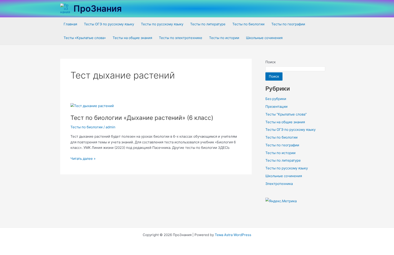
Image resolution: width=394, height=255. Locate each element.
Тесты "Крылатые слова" (286, 114)
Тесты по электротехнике (180, 38)
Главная (70, 24)
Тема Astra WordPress (233, 235)
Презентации (276, 106)
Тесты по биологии (248, 24)
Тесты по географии (288, 24)
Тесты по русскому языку (162, 24)
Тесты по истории (224, 38)
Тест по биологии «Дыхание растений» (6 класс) (141, 117)
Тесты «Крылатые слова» (85, 38)
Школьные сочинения (264, 38)
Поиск (270, 62)
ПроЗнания (97, 8)
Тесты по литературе (208, 24)
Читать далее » (83, 158)
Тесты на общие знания (132, 38)
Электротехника (279, 183)
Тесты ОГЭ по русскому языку (109, 24)
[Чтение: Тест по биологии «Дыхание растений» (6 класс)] (92, 106)
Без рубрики (275, 99)
